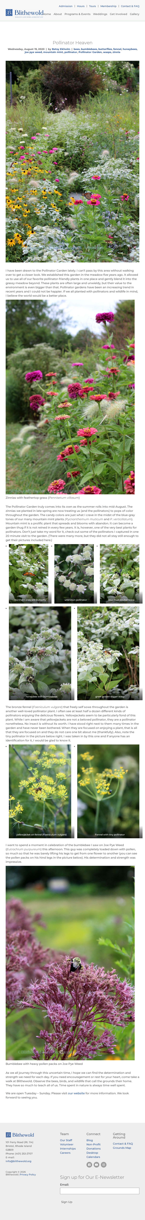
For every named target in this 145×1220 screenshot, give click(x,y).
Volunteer (66, 1144)
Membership (108, 6)
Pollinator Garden (90, 52)
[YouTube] (96, 1165)
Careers (65, 1152)
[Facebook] (89, 1165)
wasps (107, 52)
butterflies (105, 49)
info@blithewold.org (18, 1161)
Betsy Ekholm (61, 49)
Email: (64, 1184)
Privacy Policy (28, 1174)
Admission (65, 6)
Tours (92, 6)
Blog (89, 1140)
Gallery (134, 14)
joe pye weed (33, 52)
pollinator (70, 52)
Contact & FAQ (130, 6)
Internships (68, 1148)
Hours (81, 6)
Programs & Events (77, 14)
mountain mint (53, 52)
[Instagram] (103, 1165)
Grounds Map (122, 1148)
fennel (117, 49)
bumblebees (89, 49)
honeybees (130, 49)
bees (77, 49)
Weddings (100, 14)
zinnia (116, 52)
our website (76, 1093)
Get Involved (118, 14)
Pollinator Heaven (73, 42)
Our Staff (66, 1140)
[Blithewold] (24, 13)
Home (47, 14)
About (58, 14)
